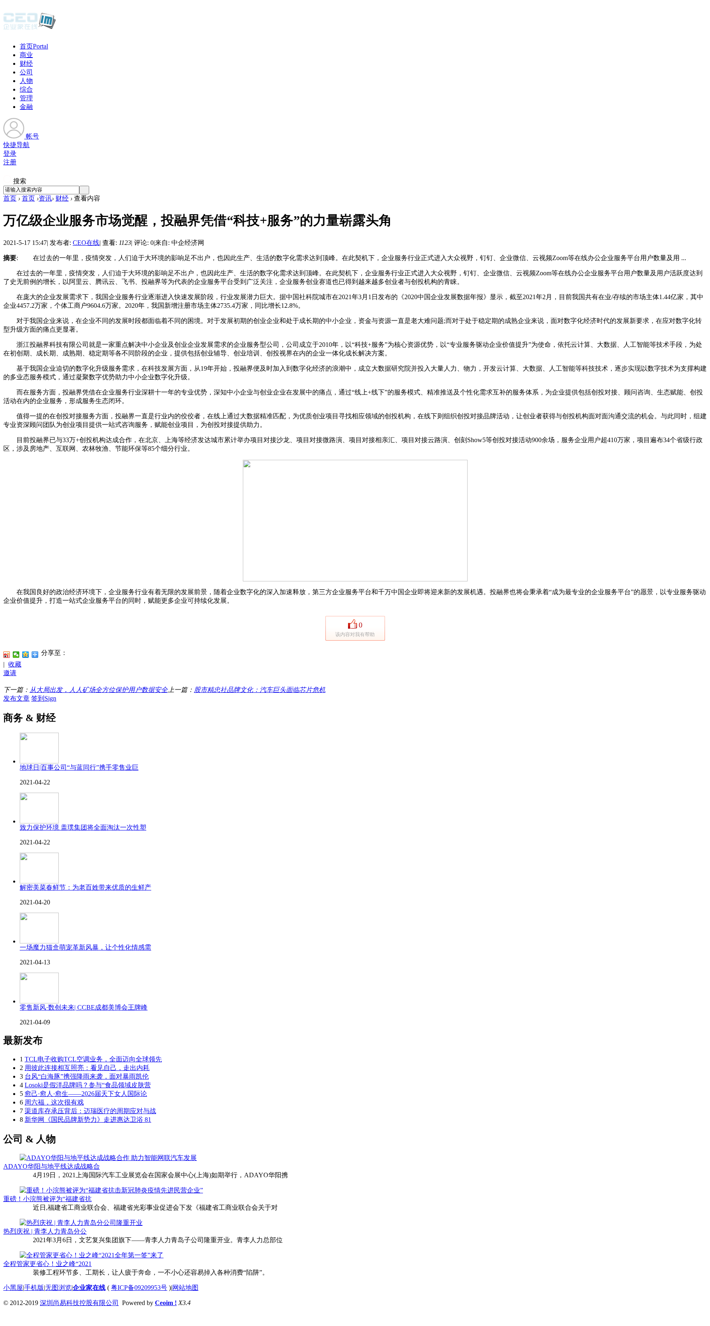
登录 (9, 153)
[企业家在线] (29, 28)
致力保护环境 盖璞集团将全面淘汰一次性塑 (83, 827)
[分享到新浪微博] (6, 654)
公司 (26, 72)
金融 (26, 106)
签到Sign (43, 698)
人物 (26, 80)
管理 (26, 98)
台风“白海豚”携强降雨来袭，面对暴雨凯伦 (87, 1076)
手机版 (34, 1287)
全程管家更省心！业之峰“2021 (47, 1263)
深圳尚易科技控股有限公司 (79, 1302)
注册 (9, 162)
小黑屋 (13, 1287)
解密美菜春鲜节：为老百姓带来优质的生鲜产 (85, 887)
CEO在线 (86, 242)
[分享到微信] (16, 654)
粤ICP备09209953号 (139, 1287)
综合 (26, 89)
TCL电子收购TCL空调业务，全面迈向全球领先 (93, 1059)
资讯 (45, 198)
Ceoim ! (166, 1302)
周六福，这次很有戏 (54, 1102)
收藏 (14, 664)
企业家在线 (89, 1287)
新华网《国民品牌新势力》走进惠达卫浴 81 (88, 1119)
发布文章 (16, 698)
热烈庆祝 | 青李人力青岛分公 (45, 1231)
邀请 (9, 672)
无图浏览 (58, 1287)
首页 (34, 46)
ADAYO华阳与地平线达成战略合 (51, 1166)
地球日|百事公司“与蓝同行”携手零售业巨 (79, 767)
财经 (26, 63)
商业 (26, 54)
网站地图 (185, 1287)
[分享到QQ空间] (25, 654)
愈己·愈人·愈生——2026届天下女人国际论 (86, 1093)
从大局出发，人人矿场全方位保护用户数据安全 (99, 689)
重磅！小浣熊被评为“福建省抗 (47, 1198)
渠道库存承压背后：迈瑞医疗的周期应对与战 (90, 1110)
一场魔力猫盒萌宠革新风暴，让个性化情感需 (85, 947)
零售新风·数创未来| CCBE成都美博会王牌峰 (84, 1007)
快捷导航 (16, 144)
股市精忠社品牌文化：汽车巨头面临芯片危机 (259, 689)
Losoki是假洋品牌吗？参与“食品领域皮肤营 (88, 1085)
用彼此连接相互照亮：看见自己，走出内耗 (87, 1067)
